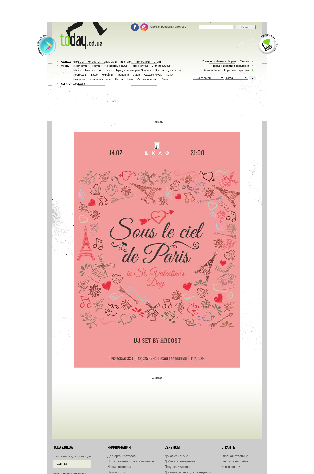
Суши (136, 74)
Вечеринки (143, 61)
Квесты (159, 70)
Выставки (126, 61)
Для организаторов (121, 456)
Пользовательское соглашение (130, 461)
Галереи (90, 70)
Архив (165, 79)
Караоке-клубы (153, 74)
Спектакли (110, 61)
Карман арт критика (236, 70)
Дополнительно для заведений (188, 472)
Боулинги (79, 79)
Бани (130, 79)
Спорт (157, 61)
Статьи (244, 61)
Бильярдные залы (100, 79)
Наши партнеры (119, 467)
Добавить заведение (180, 461)
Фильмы (78, 61)
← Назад (157, 121)
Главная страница (235, 456)
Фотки (220, 61)
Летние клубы (139, 65)
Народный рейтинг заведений (230, 65)
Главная (207, 61)
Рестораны (80, 74)
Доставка (79, 83)
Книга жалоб (231, 467)
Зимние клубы (161, 65)
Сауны (119, 79)
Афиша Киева (212, 70)
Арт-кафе (105, 70)
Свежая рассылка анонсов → (170, 26)
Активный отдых (147, 79)
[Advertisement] (157, 11)
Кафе (94, 74)
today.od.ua (63, 447)
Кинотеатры (80, 65)
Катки (169, 74)
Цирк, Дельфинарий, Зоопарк (133, 70)
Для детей (174, 70)
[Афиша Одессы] (82, 47)
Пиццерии (123, 74)
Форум (232, 61)
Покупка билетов (177, 467)
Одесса (62, 464)
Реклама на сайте (235, 461)
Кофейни (107, 74)
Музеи (77, 70)
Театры (96, 65)
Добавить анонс (176, 456)
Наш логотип (116, 472)
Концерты (94, 61)
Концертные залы (116, 65)
